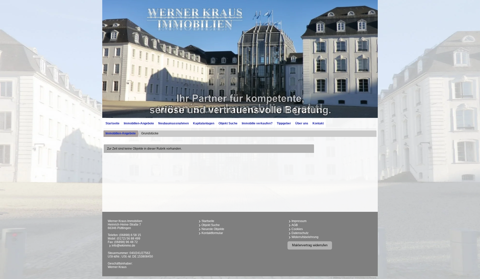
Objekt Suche (228, 123)
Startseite (113, 123)
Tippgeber (284, 123)
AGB (295, 225)
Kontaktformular (212, 233)
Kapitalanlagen (203, 123)
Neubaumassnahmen (173, 123)
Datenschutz (300, 233)
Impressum (299, 221)
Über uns (301, 123)
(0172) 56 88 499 (128, 238)
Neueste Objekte (213, 229)
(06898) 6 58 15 (130, 235)
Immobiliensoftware (365, 277)
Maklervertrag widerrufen (310, 245)
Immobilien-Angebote (139, 123)
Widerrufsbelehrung (305, 237)
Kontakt (318, 123)
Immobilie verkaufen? (257, 123)
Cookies (297, 229)
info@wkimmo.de (123, 245)
